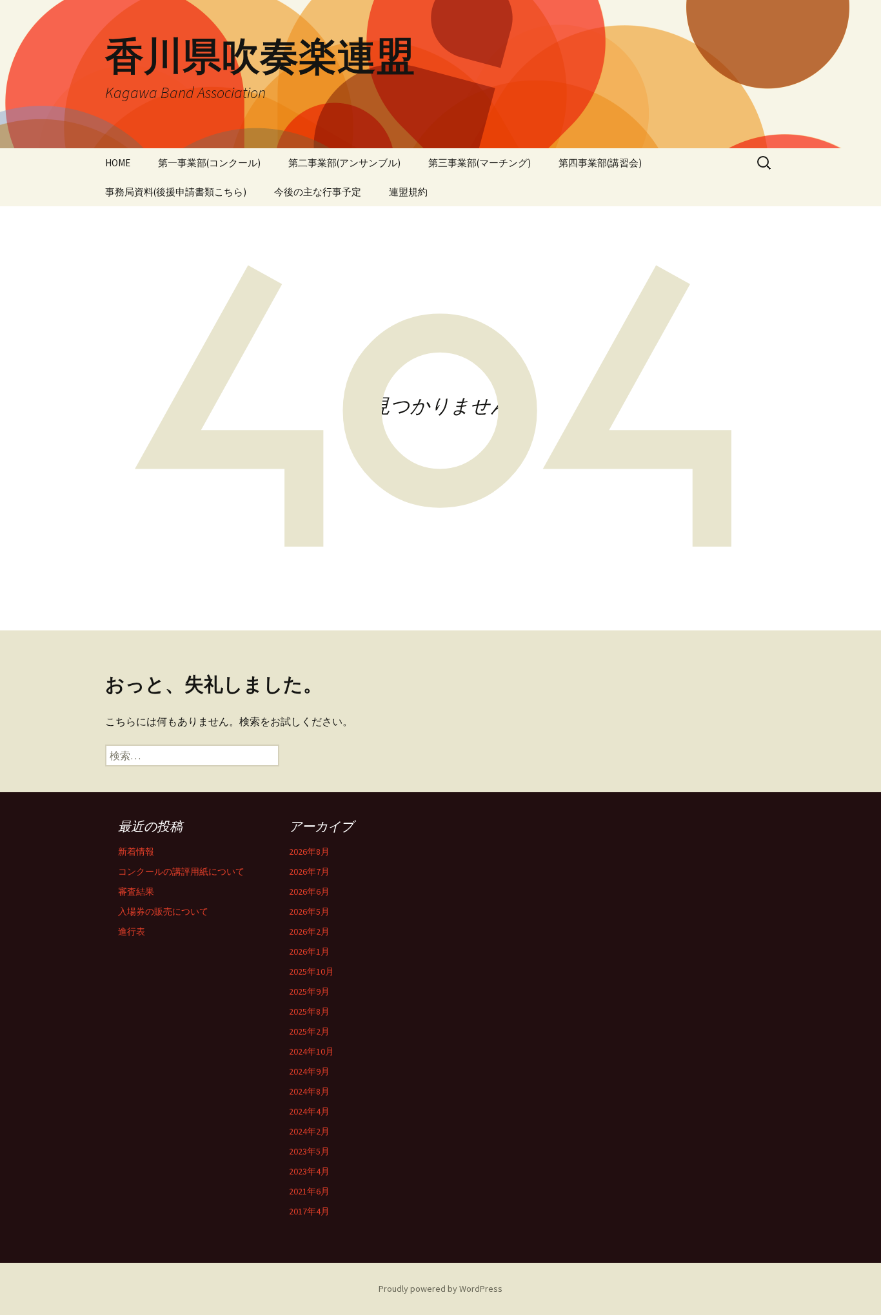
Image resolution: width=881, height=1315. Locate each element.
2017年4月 (309, 1211)
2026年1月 (309, 951)
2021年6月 (309, 1191)
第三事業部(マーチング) (479, 163)
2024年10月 (311, 1051)
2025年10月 (311, 971)
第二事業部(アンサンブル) (344, 163)
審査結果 (136, 891)
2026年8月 (309, 851)
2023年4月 (309, 1171)
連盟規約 (408, 192)
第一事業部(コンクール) (209, 163)
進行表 (131, 931)
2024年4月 (309, 1111)
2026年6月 (309, 891)
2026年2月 (309, 931)
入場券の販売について (163, 911)
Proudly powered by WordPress (440, 1288)
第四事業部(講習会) (600, 163)
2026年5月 (309, 911)
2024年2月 (309, 1131)
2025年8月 (309, 1011)
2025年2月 (309, 1031)
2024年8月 (309, 1091)
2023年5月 (309, 1151)
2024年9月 (309, 1071)
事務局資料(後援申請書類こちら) (175, 192)
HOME (117, 163)
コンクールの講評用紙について (181, 871)
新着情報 (136, 851)
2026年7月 (309, 871)
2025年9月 (309, 991)
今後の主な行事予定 (317, 192)
